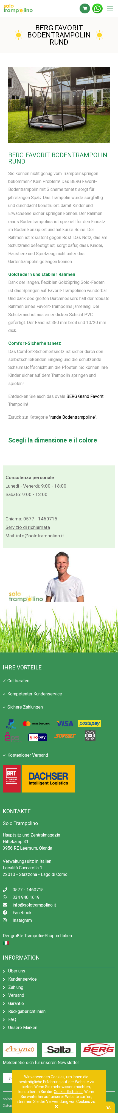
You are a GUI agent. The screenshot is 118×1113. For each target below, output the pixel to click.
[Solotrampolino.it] (27, 8)
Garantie (16, 1003)
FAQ (12, 1019)
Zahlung (15, 987)
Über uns (16, 971)
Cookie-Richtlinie (68, 1091)
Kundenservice (22, 979)
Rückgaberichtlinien (27, 1011)
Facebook (22, 912)
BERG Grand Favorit (84, 396)
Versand (16, 995)
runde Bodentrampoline (72, 417)
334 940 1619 (26, 897)
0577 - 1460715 (40, 518)
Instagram (22, 920)
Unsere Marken (22, 1027)
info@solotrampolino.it (40, 535)
